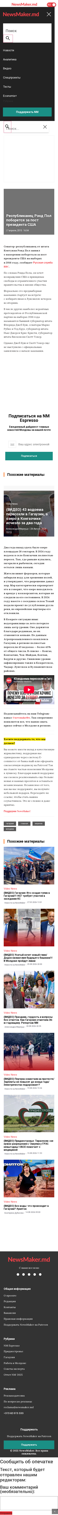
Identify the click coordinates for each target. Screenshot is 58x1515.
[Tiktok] (34, 1274)
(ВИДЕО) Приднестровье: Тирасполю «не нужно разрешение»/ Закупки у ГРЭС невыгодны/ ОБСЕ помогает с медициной (28, 1145)
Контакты (10, 1307)
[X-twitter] (23, 1274)
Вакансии (10, 1312)
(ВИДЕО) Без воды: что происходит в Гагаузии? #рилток (26, 1207)
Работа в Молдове (15, 1363)
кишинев (39, 823)
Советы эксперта (14, 1368)
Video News (12, 504)
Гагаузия (9, 1357)
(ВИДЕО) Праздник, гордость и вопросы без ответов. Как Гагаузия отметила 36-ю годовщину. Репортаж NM (28, 1019)
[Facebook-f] (18, 1274)
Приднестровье (13, 1351)
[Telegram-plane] (40, 1274)
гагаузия (10, 823)
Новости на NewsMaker (14, 903)
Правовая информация (18, 1318)
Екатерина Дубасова (14, 1213)
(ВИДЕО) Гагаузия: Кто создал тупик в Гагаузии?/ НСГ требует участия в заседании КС (27, 895)
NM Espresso (12, 1345)
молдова (10, 829)
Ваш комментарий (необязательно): (19, 1489)
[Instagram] (29, 1274)
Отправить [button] (6, 1513)
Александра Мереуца (17, 529)
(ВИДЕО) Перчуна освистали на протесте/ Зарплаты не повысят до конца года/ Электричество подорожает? (29, 1081)
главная (24, 823)
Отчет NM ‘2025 (13, 1374)
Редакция (10, 1301)
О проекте (10, 1295)
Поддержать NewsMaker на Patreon (26, 1324)
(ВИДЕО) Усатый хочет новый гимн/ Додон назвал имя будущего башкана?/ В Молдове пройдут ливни (28, 957)
